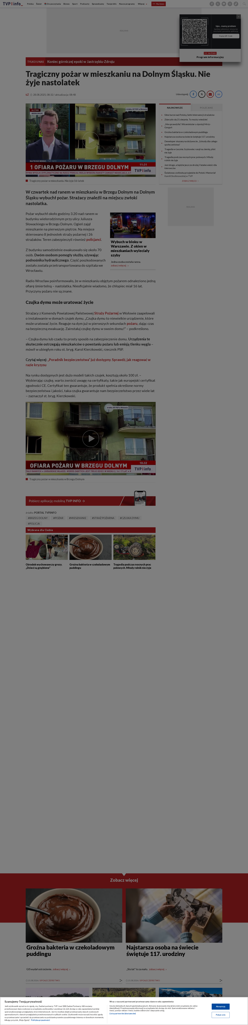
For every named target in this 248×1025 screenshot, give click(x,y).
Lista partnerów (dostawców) (123, 1013)
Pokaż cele (220, 1015)
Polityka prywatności (40, 1020)
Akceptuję (220, 1006)
